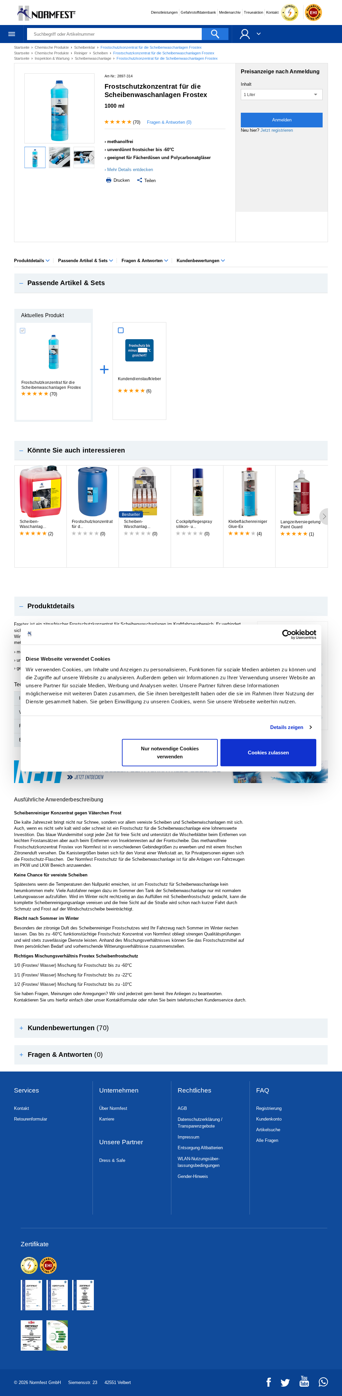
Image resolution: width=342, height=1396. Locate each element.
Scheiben (101, 53)
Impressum (188, 1137)
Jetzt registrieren (277, 130)
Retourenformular (30, 1119)
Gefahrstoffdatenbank (198, 12)
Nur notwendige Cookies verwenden (170, 752)
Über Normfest (113, 1108)
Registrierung (269, 1108)
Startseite (22, 47)
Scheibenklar (85, 47)
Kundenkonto (269, 1119)
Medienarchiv (230, 12)
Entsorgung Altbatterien (200, 1147)
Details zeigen (286, 727)
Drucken (121, 180)
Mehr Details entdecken (130, 169)
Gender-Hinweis (193, 1176)
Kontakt (272, 12)
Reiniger (81, 53)
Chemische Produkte (52, 47)
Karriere (106, 1119)
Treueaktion (253, 12)
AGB (182, 1108)
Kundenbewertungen (199, 260)
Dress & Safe (112, 1160)
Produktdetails (29, 260)
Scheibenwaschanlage (93, 58)
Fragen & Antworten (143, 260)
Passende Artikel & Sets (83, 260)
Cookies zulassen (268, 752)
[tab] (171, 283)
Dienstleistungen (164, 12)
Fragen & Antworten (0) (169, 122)
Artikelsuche (268, 1129)
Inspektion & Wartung (52, 58)
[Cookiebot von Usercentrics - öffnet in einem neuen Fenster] (287, 635)
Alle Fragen (267, 1140)
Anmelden (282, 119)
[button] (171, 283)
